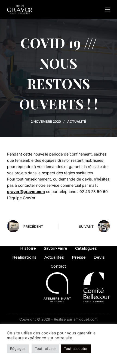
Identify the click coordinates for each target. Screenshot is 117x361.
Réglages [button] (18, 348)
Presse (79, 257)
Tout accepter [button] (76, 348)
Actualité (76, 121)
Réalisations (24, 257)
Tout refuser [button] (45, 348)
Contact (58, 266)
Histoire (28, 248)
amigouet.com (85, 319)
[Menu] (107, 9)
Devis (99, 257)
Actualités (54, 257)
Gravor (55, 307)
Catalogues (86, 248)
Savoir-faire (55, 248)
